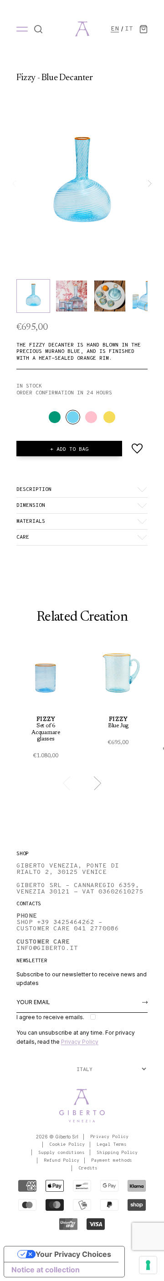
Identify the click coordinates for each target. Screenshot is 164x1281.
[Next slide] (150, 184)
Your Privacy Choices (73, 1254)
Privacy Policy (79, 1041)
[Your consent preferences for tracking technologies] (148, 1265)
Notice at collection (45, 1269)
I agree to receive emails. (50, 1017)
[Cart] (143, 29)
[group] (82, 183)
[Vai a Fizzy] (45, 702)
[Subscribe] (145, 1002)
